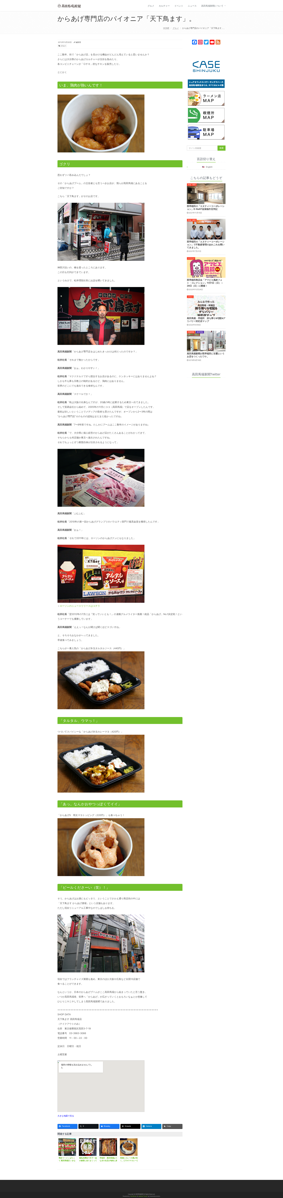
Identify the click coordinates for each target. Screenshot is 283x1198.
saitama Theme (142, 1196)
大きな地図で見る (65, 1116)
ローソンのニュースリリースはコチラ (80, 605)
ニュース (192, 5)
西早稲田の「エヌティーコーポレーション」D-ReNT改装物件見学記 (205, 207)
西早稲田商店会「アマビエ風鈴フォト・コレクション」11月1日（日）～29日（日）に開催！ (205, 282)
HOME (166, 28)
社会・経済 (191, 184)
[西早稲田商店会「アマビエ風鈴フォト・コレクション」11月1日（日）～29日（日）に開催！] (206, 267)
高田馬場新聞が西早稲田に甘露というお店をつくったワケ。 (205, 355)
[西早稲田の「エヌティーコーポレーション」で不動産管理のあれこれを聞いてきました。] (206, 229)
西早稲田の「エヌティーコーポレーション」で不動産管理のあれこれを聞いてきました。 (205, 244)
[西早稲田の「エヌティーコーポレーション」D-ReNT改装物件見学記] (206, 193)
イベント (178, 5)
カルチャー (164, 5)
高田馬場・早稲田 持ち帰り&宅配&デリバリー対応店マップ (206, 320)
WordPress (133, 1196)
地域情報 (191, 332)
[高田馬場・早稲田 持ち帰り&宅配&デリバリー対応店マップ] (206, 305)
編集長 (78, 42)
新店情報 (200, 332)
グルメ (151, 5)
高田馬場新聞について (212, 5)
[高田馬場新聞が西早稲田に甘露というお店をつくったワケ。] (206, 341)
